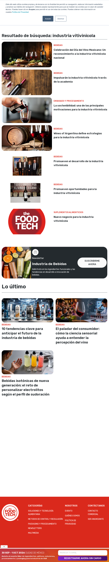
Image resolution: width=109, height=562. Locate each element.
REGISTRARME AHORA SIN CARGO (82, 558)
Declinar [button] (60, 18)
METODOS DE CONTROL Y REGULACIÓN (45, 519)
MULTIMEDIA (33, 533)
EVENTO (68, 511)
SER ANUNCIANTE (96, 519)
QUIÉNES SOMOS (72, 516)
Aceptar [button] (48, 18)
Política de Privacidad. (20, 12)
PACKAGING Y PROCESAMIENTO (42, 524)
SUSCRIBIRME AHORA (92, 263)
